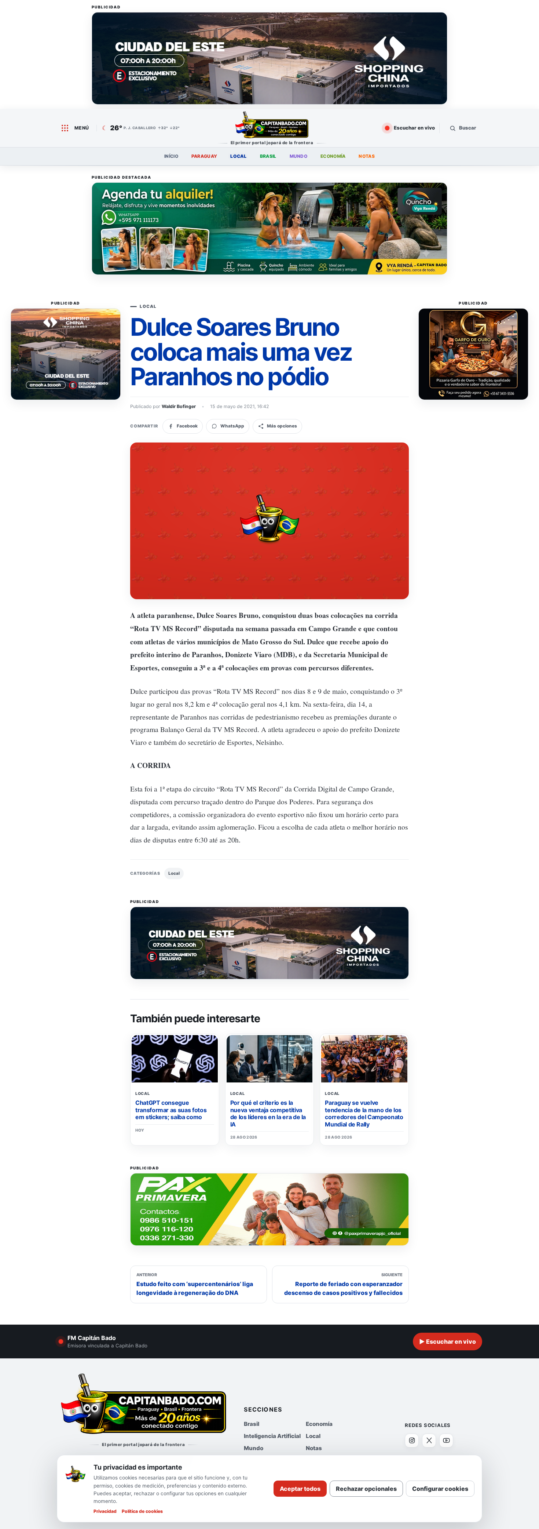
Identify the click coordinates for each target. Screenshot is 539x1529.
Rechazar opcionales (366, 1488)
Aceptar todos (300, 1488)
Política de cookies (142, 1511)
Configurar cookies (440, 1488)
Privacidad (105, 1511)
